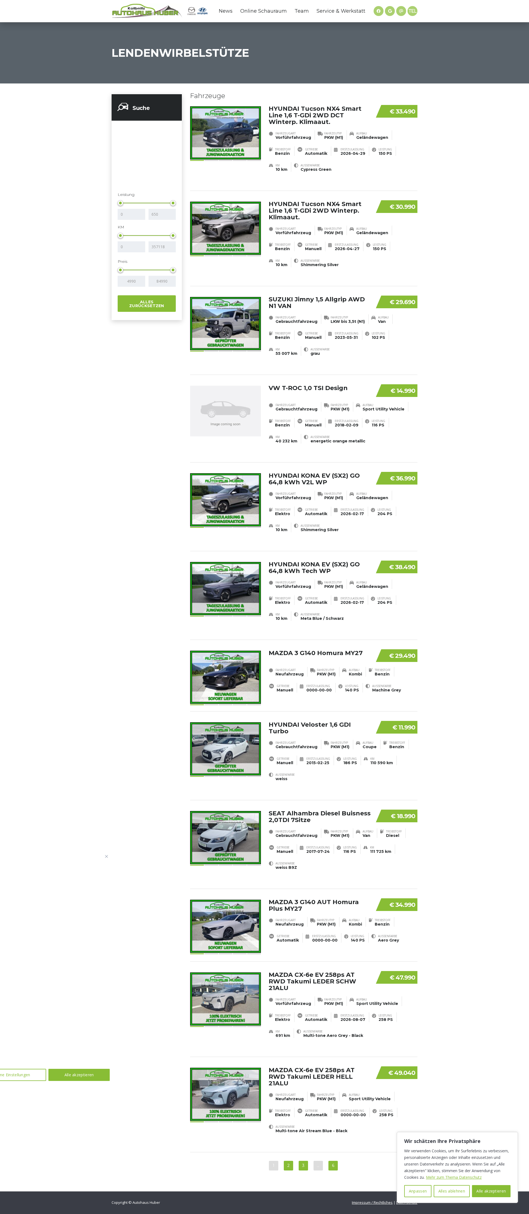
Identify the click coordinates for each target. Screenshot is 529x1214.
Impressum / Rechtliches (372, 1202)
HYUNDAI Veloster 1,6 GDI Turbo (310, 728)
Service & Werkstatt (341, 11)
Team (302, 11)
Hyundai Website (202, 11)
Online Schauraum (263, 11)
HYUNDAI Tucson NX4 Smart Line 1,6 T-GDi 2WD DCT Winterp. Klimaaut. (315, 115)
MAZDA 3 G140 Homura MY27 (316, 653)
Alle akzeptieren (491, 1191)
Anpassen (418, 1191)
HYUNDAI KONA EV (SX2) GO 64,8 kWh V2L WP (314, 479)
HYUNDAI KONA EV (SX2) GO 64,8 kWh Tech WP (314, 568)
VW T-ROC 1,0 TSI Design (308, 388)
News (226, 11)
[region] (457, 1167)
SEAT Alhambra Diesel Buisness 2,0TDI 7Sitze (320, 817)
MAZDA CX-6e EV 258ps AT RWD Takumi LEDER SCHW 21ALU (312, 981)
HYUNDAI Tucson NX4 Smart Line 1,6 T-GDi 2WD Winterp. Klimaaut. (315, 210)
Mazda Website (191, 11)
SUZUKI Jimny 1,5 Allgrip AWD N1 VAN (317, 303)
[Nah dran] (106, 856)
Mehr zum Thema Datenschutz (454, 1177)
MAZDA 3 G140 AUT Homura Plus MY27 (314, 905)
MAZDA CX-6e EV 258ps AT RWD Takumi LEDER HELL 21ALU (312, 1076)
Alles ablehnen (451, 1191)
